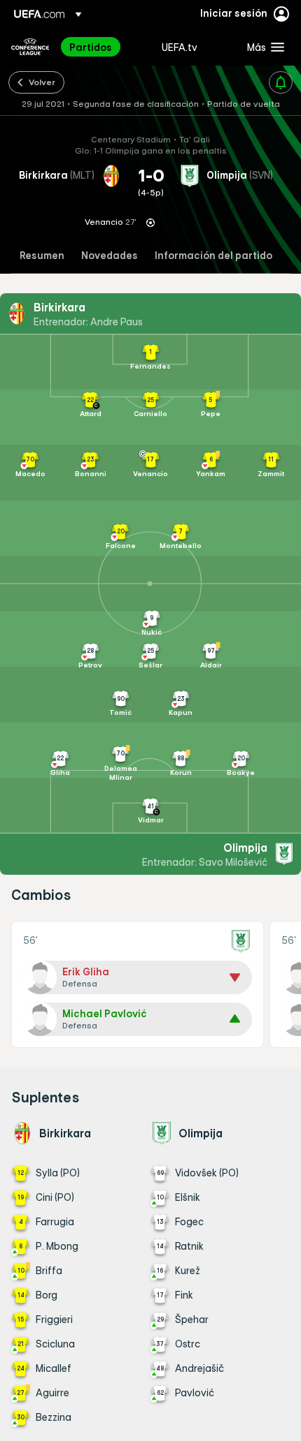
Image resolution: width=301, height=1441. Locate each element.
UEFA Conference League (30, 46)
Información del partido (213, 256)
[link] (90, 46)
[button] (262, 46)
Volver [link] (42, 82)
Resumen (42, 256)
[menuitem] (103, 46)
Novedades (109, 256)
